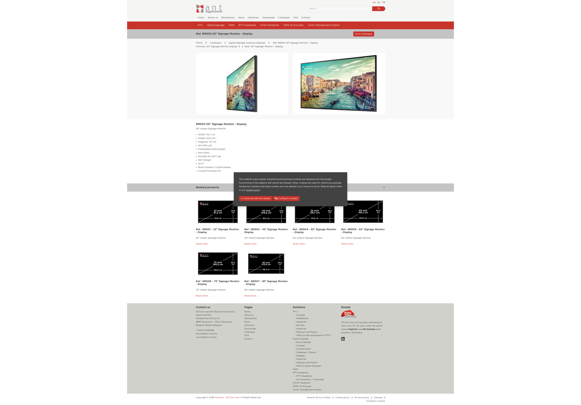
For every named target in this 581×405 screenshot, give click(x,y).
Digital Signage (216, 25)
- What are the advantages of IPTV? (312, 335)
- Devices (299, 325)
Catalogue (284, 17)
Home (201, 17)
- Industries (300, 329)
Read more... (203, 244)
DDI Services (232, 398)
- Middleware (301, 318)
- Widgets (299, 356)
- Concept (299, 315)
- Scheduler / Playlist (305, 352)
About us (213, 17)
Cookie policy (342, 398)
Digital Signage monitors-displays (247, 43)
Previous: (216, 46)
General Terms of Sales (319, 398)
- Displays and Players (305, 332)
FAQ (295, 17)
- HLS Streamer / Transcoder (309, 380)
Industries (253, 17)
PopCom (352, 329)
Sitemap (378, 398)
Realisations (228, 17)
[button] (384, 187)
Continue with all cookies (257, 198)
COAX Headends (269, 25)
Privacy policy (362, 398)
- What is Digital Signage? (307, 366)
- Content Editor (302, 349)
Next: (263, 46)
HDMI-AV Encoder (293, 25)
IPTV (200, 25)
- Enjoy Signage (302, 342)
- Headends (300, 322)
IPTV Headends (247, 25)
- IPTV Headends (303, 376)
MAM (231, 25)
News (241, 17)
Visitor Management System (324, 25)
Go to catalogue (363, 34)
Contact (305, 17)
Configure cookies (375, 401)
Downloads (268, 17)
